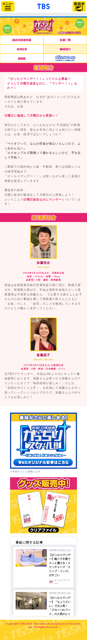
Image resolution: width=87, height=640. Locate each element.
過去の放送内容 (22, 39)
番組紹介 (65, 49)
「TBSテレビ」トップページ (43, 6)
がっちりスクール (65, 58)
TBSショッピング (43, 505)
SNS (22, 58)
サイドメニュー (7, 6)
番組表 (79, 6)
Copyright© (12, 623)
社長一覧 (65, 39)
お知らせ (22, 49)
